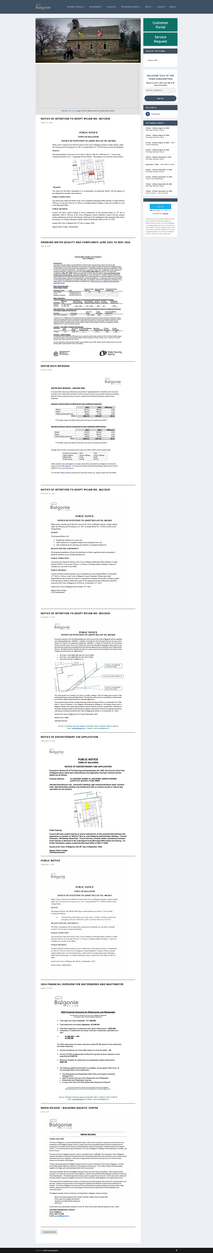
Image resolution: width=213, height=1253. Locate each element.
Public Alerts (71, 111)
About (148, 7)
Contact (161, 7)
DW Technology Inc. (51, 1250)
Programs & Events (130, 7)
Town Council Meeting (154, 179)
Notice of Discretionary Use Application (69, 736)
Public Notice (50, 860)
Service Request (160, 39)
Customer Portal (160, 24)
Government (95, 7)
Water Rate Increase (55, 366)
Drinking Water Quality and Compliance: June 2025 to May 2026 (85, 242)
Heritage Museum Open (155, 130)
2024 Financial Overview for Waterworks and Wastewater (82, 984)
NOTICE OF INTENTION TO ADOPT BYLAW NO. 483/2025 (75, 613)
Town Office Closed (167, 164)
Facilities (111, 7)
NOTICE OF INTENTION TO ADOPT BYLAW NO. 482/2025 (75, 489)
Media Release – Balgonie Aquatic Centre (69, 1107)
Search (172, 7)
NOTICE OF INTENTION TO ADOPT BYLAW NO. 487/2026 (75, 118)
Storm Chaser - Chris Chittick (157, 193)
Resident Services (75, 7)
